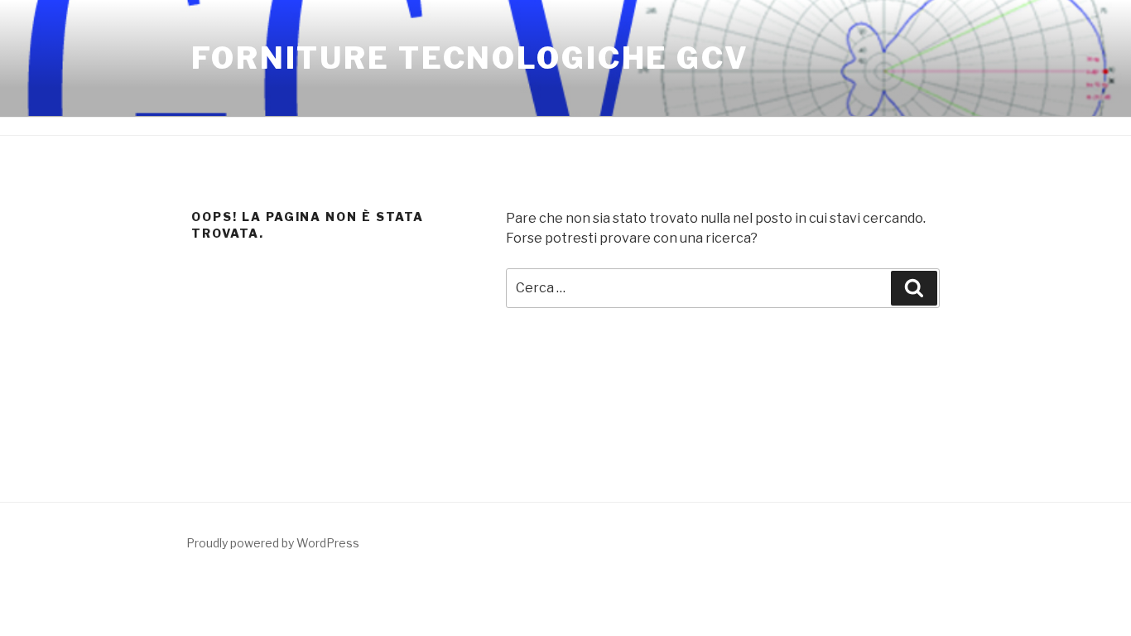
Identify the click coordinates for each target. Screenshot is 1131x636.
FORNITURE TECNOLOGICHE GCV (470, 58)
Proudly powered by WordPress (272, 543)
